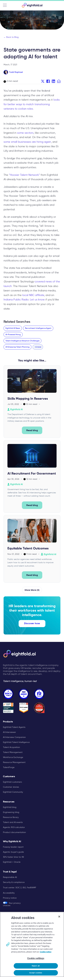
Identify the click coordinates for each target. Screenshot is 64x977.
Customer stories (11, 787)
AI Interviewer (9, 732)
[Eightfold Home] (32, 5)
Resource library (11, 817)
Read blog (32, 430)
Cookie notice (45, 952)
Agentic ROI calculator (14, 827)
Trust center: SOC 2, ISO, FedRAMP (19, 887)
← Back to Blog (11, 37)
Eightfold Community (13, 792)
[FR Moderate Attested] (39, 694)
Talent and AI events (13, 822)
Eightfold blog (9, 807)
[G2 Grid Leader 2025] (23, 708)
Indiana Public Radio (16, 299)
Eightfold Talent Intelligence (16, 742)
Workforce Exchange (13, 757)
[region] (32, 944)
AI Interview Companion (14, 737)
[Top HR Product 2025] (39, 708)
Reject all (36, 966)
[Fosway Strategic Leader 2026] (8, 708)
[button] (38, 346)
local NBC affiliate (33, 295)
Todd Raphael (16, 72)
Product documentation (14, 832)
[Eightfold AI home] (19, 654)
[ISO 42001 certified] (23, 694)
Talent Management (12, 752)
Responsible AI (10, 877)
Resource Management (14, 762)
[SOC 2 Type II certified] (8, 694)
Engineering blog (11, 812)
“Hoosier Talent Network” (24, 174)
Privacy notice (10, 898)
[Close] (59, 916)
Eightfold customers (12, 782)
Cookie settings (35, 958)
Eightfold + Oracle (11, 862)
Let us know (37, 299)
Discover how (32, 623)
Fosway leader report (13, 847)
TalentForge (8, 767)
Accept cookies (35, 973)
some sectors (25, 132)
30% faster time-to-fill (13, 857)
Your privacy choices (12, 904)
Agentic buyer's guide (13, 852)
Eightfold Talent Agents (14, 727)
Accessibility (9, 893)
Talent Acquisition (11, 747)
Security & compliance (14, 882)
